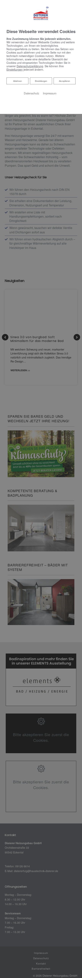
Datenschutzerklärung (30, 66)
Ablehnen (17, 80)
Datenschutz (31, 93)
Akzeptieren (64, 80)
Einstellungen (41, 80)
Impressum (49, 93)
